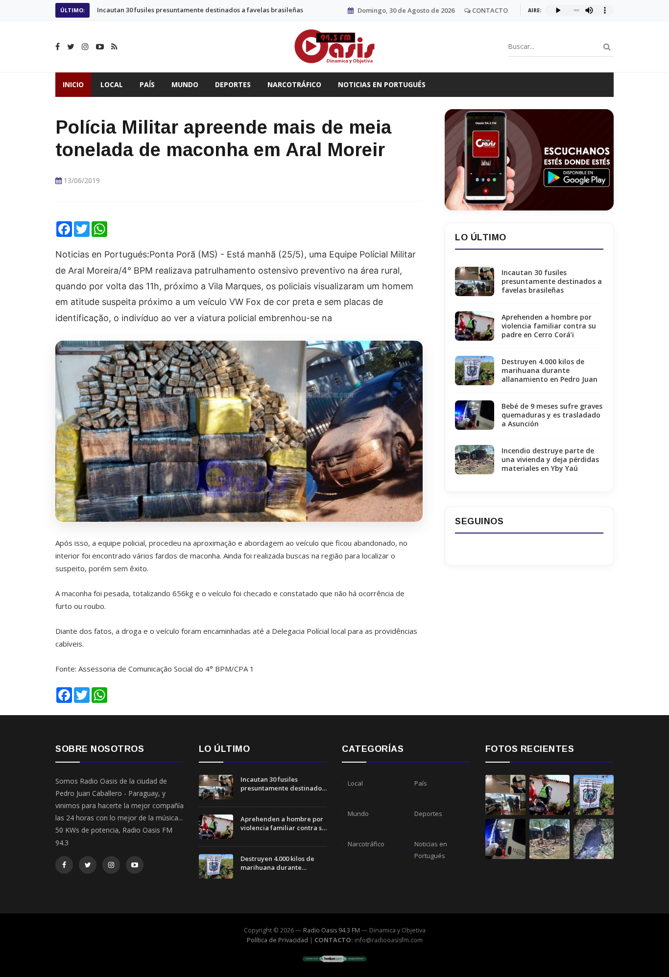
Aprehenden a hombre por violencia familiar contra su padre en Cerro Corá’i (207, 10)
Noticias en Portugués (382, 84)
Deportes (233, 84)
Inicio (73, 84)
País (147, 84)
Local (111, 84)
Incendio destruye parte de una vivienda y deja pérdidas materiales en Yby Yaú (550, 459)
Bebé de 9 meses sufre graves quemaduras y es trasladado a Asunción (552, 415)
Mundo (184, 84)
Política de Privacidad (277, 940)
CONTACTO (489, 10)
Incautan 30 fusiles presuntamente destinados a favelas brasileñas (552, 281)
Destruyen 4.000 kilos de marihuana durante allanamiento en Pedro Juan (549, 370)
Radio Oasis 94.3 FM (331, 930)
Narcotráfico (294, 84)
